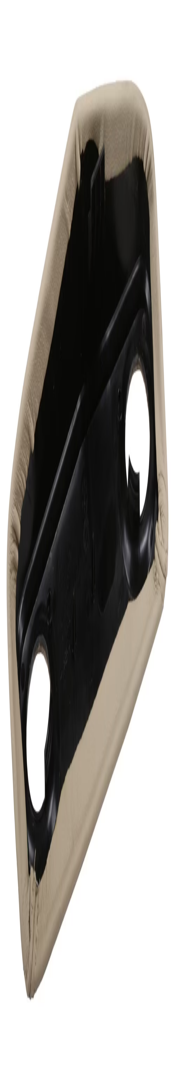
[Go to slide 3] (6, 382)
